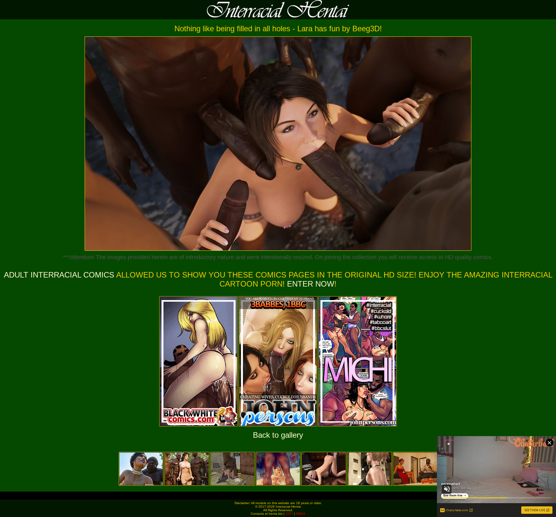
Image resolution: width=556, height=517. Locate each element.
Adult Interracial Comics (59, 274)
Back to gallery (278, 435)
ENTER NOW (309, 283)
